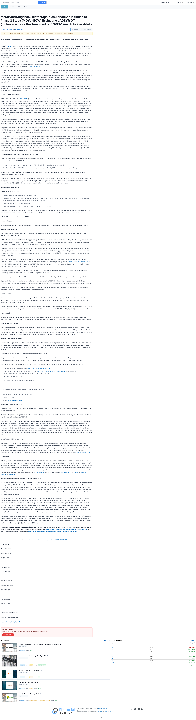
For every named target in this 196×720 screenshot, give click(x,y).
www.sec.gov (48, 523)
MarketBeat (22, 650)
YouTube (3, 474)
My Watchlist (178, 2)
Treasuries (41, 11)
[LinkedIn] (138, 711)
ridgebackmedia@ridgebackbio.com (12, 622)
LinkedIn (12, 474)
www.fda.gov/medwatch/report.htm (39, 368)
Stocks (12, 6)
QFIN (56, 700)
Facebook (76, 472)
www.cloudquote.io (102, 708)
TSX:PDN (44, 665)
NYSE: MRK (9, 46)
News (18, 11)
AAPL (113, 647)
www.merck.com (39, 472)
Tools (25, 6)
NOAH (39, 688)
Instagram (83, 472)
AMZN (113, 645)
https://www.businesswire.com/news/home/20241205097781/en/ (48, 540)
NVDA (113, 660)
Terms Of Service (109, 711)
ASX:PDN (40, 665)
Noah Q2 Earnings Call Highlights (30, 682)
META (113, 656)
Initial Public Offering (46, 700)
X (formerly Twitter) (66, 472)
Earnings (31, 665)
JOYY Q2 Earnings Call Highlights (30, 670)
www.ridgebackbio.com (82, 452)
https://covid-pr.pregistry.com (79, 262)
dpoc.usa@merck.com (15, 400)
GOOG (113, 654)
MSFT (113, 658)
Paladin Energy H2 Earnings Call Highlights (33, 656)
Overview (12, 11)
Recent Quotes (165, 2)
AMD (113, 649)
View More (106, 640)
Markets (4, 6)
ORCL (113, 662)
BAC (113, 651)
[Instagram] (142, 711)
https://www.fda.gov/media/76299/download (52, 371)
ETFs (19, 6)
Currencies (25, 11)
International (33, 11)
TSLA (113, 665)
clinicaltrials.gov (35, 66)
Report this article (8, 634)
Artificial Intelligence (33, 700)
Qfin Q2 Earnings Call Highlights (30, 694)
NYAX (31, 650)
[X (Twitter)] (131, 711)
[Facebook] (135, 711)
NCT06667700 (23, 99)
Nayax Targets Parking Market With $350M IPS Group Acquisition (41, 644)
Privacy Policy (99, 711)
